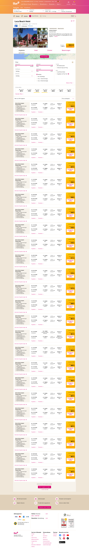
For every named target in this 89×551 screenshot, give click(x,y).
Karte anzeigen (44, 56)
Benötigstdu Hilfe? (72, 16)
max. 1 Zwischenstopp (43, 78)
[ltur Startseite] (16, 3)
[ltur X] (60, 539)
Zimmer (62, 10)
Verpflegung (17, 69)
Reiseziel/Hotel (17, 10)
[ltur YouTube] (68, 536)
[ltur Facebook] (60, 536)
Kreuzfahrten (27, 7)
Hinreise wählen (18, 87)
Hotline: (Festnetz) (27, 1)
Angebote (22, 50)
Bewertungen (66, 50)
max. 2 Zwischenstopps (43, 80)
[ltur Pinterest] (64, 539)
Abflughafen (32, 10)
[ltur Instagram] (64, 536)
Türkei (20, 23)
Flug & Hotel (16, 7)
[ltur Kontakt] (75, 16)
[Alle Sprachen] (58, 1)
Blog (53, 1)
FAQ (55, 1)
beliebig (39, 74)
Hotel (21, 7)
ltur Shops (36, 1)
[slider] (15, 65)
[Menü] (70, 513)
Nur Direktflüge (41, 76)
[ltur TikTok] (68, 539)
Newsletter (41, 1)
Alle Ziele (16, 23)
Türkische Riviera (25, 23)
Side (29, 23)
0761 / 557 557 (35, 516)
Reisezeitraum (48, 10)
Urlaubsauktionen (47, 1)
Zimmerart (17, 73)
